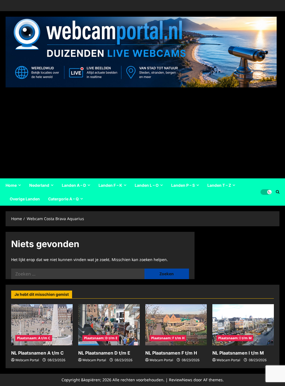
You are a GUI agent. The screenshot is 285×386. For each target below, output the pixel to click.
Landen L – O (147, 185)
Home (11, 185)
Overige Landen (25, 198)
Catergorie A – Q (63, 198)
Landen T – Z (219, 185)
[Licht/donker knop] (266, 192)
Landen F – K (110, 185)
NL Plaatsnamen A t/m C (37, 353)
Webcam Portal (27, 360)
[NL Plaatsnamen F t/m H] (176, 324)
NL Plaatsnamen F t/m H (171, 353)
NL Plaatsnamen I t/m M (238, 353)
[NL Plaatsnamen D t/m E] (109, 324)
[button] (277, 192)
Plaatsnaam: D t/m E (100, 338)
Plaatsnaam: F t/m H (168, 338)
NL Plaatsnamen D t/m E (104, 353)
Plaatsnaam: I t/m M (235, 338)
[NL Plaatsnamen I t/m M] (243, 324)
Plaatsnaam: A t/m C (33, 338)
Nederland (39, 185)
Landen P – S (183, 185)
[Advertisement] (141, 131)
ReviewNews (180, 379)
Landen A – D (74, 185)
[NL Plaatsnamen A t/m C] (42, 324)
